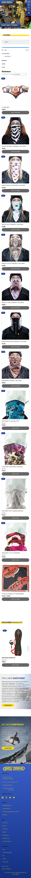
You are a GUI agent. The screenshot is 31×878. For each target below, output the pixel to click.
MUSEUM (4, 832)
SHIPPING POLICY (6, 838)
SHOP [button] (28, 2)
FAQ (3, 855)
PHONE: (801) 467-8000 (7, 785)
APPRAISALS (5, 814)
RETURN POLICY (6, 835)
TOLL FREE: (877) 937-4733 (8, 788)
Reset (27, 50)
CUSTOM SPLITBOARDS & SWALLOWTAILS (11, 811)
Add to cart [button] (15, 428)
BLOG (4, 849)
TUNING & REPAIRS (6, 808)
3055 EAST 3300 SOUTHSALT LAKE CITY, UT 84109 (8, 778)
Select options (15, 112)
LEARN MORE (7, 705)
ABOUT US (5, 826)
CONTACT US (5, 822)
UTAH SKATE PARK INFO (7, 852)
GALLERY (4, 858)
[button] (29, 5)
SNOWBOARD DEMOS (7, 805)
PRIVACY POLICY (5, 866)
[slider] (2, 47)
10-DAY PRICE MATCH (7, 841)
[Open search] (29, 7)
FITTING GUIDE (6, 861)
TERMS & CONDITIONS (6, 868)
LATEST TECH (5, 829)
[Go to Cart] (29, 13)
